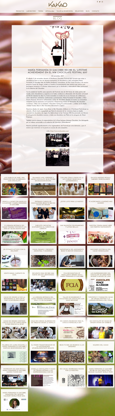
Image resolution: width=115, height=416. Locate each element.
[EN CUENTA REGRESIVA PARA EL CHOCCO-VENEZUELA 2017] (71, 332)
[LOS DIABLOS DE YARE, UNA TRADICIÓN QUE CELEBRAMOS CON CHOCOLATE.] (14, 188)
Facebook (97, 1)
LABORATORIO (31, 11)
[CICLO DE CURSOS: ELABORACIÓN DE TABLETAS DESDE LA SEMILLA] (43, 332)
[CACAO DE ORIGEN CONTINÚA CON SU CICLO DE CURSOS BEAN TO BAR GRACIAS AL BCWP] (14, 332)
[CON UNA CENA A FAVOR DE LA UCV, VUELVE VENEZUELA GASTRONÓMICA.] (71, 188)
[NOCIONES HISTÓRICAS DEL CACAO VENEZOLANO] (100, 260)
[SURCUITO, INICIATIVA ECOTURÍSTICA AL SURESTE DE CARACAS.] (43, 236)
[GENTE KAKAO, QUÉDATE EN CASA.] (14, 284)
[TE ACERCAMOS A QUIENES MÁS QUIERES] (100, 212)
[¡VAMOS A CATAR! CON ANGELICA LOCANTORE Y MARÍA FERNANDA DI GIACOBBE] (14, 212)
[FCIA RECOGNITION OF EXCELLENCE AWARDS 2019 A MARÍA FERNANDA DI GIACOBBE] (71, 284)
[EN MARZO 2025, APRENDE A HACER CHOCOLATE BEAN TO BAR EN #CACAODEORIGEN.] (43, 188)
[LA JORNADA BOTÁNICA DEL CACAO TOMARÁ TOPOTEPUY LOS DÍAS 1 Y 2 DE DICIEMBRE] (43, 308)
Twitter (99, 1)
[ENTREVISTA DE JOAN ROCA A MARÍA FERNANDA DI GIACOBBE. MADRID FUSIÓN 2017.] (14, 379)
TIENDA (40, 11)
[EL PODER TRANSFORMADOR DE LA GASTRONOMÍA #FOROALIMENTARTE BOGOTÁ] (43, 355)
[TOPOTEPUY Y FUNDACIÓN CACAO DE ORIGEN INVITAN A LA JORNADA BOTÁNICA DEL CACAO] (100, 308)
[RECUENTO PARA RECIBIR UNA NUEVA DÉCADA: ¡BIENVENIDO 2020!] (43, 284)
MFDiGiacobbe (49, 11)
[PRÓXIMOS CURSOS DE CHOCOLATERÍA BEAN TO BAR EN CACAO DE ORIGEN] (43, 212)
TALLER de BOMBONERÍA (65, 11)
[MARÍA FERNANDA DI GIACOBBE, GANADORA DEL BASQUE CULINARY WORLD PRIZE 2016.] (14, 403)
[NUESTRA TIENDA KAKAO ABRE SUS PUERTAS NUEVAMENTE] (100, 236)
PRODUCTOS (20, 11)
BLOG (87, 11)
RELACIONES (79, 11)
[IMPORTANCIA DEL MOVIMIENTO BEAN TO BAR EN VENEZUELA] (71, 260)
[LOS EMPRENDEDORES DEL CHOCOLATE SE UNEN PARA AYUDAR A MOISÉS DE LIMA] (100, 284)
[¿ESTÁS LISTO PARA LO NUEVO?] (71, 212)
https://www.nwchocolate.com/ (59, 131)
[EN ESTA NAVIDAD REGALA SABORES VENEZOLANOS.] (100, 188)
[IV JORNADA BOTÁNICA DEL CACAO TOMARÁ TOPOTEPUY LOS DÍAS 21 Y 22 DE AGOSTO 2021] (14, 236)
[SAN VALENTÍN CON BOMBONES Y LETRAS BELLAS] (71, 236)
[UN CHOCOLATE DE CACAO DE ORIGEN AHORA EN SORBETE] (100, 332)
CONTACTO (95, 11)
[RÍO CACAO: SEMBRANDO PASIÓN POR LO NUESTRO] (71, 379)
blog (57, 18)
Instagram (102, 1)
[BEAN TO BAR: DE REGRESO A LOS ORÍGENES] (71, 355)
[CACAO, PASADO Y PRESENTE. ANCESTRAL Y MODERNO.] (43, 260)
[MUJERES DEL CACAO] (100, 355)
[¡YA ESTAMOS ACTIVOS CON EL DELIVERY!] (14, 260)
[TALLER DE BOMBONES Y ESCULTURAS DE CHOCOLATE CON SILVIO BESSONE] (71, 308)
